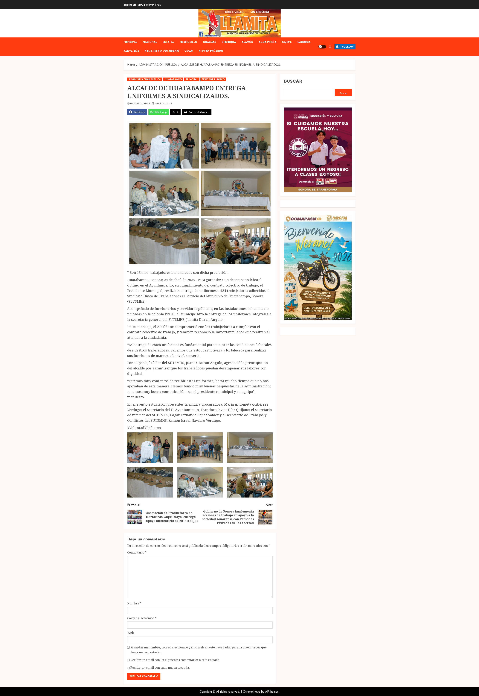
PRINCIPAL (130, 42)
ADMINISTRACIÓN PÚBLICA (145, 79)
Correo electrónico (141, 618)
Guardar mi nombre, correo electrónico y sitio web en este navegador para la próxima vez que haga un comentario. (199, 649)
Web (130, 633)
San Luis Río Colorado (162, 51)
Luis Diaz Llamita (140, 103)
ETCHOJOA (229, 42)
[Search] (330, 46)
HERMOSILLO (188, 42)
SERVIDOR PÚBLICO (213, 79)
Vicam (188, 51)
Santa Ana (131, 51)
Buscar (293, 81)
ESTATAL (168, 42)
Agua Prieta (267, 42)
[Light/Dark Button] (322, 46)
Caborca (303, 42)
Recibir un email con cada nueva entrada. (160, 667)
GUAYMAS (209, 42)
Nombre (134, 603)
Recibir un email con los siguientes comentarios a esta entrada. (175, 660)
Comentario (136, 552)
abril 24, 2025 (163, 103)
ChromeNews (251, 691)
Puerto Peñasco (211, 51)
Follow (348, 46)
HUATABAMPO (173, 79)
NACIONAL (150, 42)
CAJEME (287, 42)
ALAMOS (247, 42)
